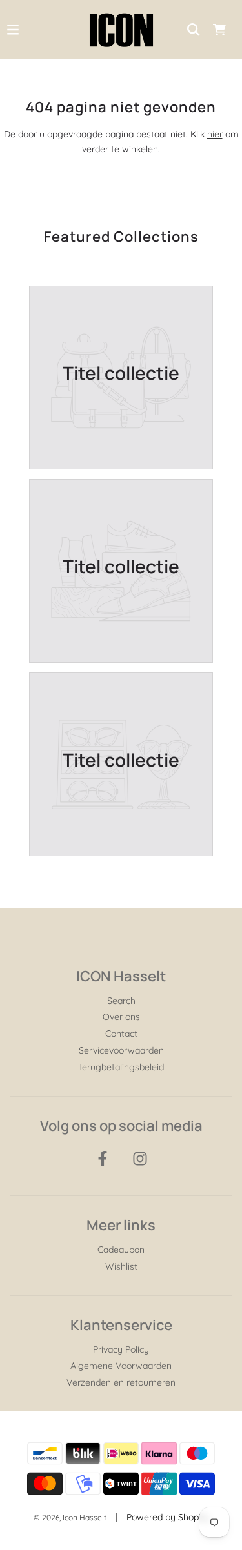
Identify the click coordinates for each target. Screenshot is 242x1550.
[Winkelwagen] (219, 30)
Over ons (121, 1017)
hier (215, 134)
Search (121, 1000)
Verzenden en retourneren (121, 1382)
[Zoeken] (194, 30)
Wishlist (121, 1266)
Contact (121, 1033)
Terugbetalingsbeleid (121, 1067)
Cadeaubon (121, 1249)
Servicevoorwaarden (121, 1050)
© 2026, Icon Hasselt (70, 1517)
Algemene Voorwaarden (121, 1365)
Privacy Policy (121, 1349)
